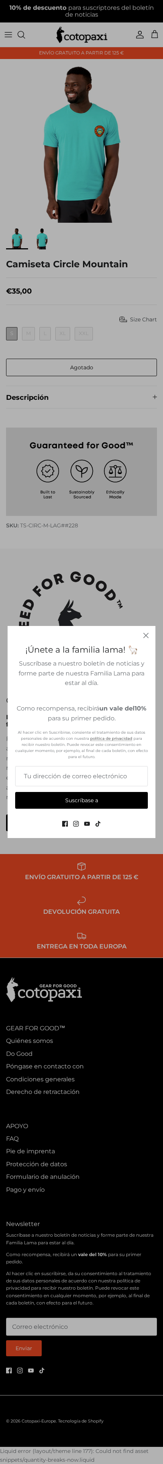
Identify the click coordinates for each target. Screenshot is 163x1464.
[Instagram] (76, 824)
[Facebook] (65, 824)
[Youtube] (87, 824)
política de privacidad (111, 738)
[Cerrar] (146, 635)
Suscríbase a (81, 800)
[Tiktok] (98, 824)
